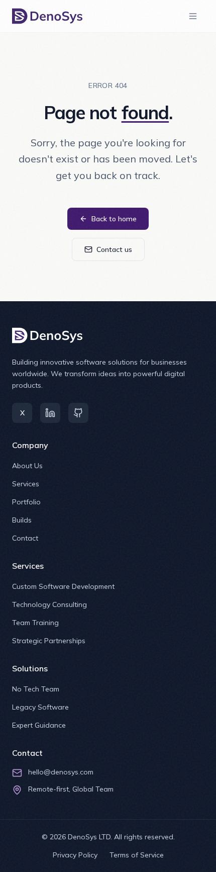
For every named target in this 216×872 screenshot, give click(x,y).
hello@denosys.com (60, 771)
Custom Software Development (63, 586)
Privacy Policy (75, 854)
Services (25, 483)
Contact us (114, 249)
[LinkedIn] (50, 413)
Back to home (114, 218)
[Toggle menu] (193, 16)
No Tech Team (35, 688)
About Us (27, 465)
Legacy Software (40, 707)
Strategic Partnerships (48, 640)
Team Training (35, 622)
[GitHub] (78, 413)
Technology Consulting (49, 604)
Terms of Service (137, 854)
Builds (22, 520)
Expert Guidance (39, 725)
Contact (25, 538)
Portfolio (26, 501)
